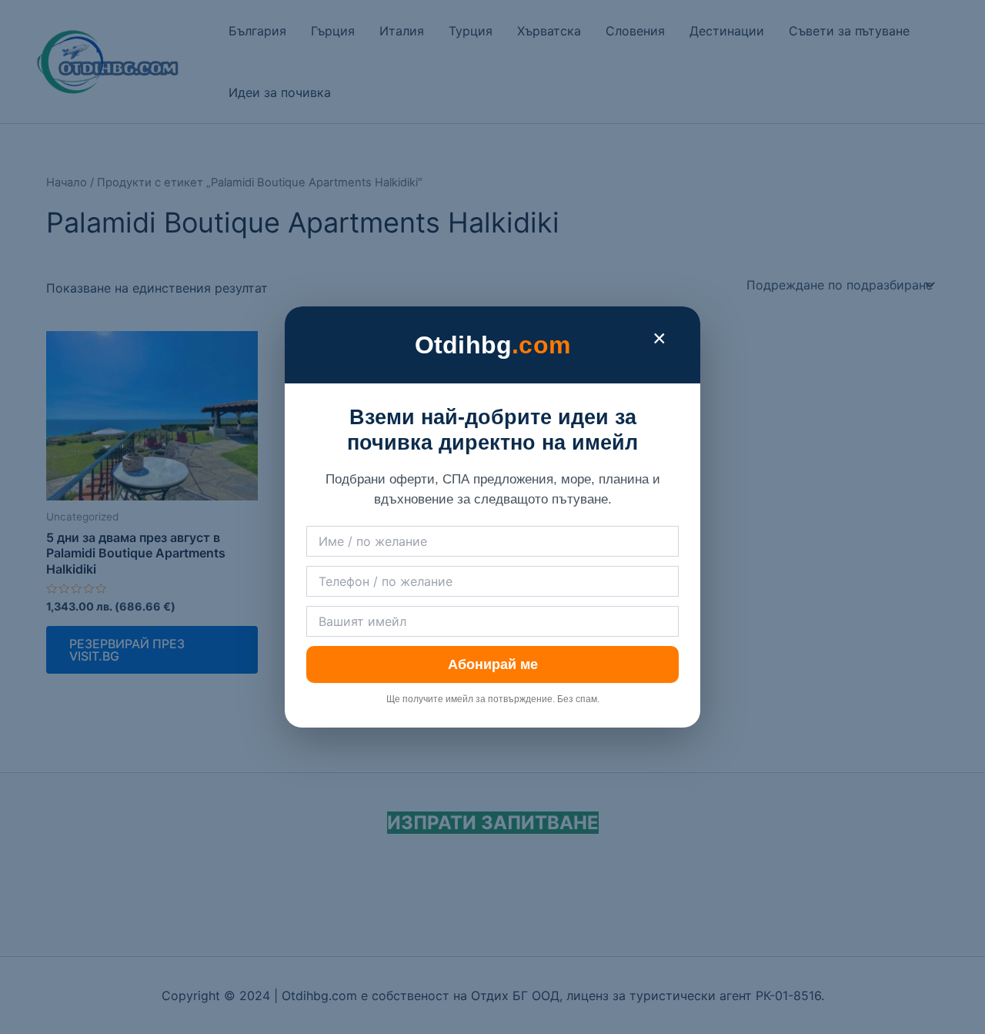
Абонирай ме (493, 664)
